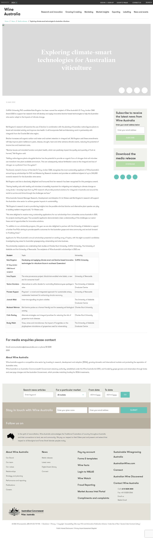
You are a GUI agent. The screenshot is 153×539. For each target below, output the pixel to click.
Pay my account (86, 452)
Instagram (132, 423)
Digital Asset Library (49, 467)
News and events (141, 12)
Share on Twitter (137, 90)
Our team (9, 462)
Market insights (102, 12)
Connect (45, 471)
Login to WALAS (122, 3)
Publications (10, 485)
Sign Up (111, 3)
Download (130, 164)
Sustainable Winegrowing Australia (127, 454)
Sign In (102, 3)
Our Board (10, 458)
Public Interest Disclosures (64, 528)
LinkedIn (138, 423)
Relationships (11, 471)
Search (149, 2)
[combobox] (14, 2)
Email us (121, 496)
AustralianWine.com (124, 463)
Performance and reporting (16, 480)
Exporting (116, 12)
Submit (133, 410)
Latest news (46, 462)
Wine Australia (12, 12)
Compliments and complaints (93, 498)
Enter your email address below (128, 125)
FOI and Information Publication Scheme (94, 524)
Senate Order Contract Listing (129, 524)
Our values (10, 467)
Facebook (120, 423)
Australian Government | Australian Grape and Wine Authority (26, 512)
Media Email (122, 500)
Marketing (89, 12)
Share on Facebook (122, 90)
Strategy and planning (14, 476)
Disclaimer (45, 524)
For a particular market (68, 389)
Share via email (145, 90)
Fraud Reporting (86, 484)
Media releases (22, 21)
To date (109, 389)
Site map (77, 524)
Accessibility (69, 524)
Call (125, 489)
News (13, 21)
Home (6, 21)
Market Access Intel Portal (91, 491)
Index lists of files (113, 524)
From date (94, 389)
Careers (9, 489)
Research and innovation (52, 12)
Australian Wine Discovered (128, 476)
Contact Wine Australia (126, 483)
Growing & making (74, 12)
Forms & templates (88, 458)
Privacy (53, 524)
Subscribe (130, 138)
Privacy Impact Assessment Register (85, 528)
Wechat (126, 423)
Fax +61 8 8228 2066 (125, 492)
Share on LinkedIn (129, 90)
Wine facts (83, 465)
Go (125, 395)
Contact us (136, 3)
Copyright (60, 524)
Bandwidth (5, 2)
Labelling (127, 12)
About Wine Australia (17, 452)
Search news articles (34, 389)
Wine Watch (84, 478)
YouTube (144, 423)
